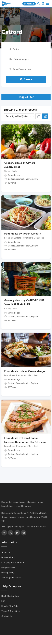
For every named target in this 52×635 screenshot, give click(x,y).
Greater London (23, 179)
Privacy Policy (7, 572)
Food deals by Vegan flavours (22, 233)
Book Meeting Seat (10, 596)
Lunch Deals (9, 375)
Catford (11, 179)
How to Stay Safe (9, 606)
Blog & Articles (8, 567)
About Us (5, 552)
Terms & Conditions (10, 611)
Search (28, 79)
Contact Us (6, 616)
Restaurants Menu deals (33, 238)
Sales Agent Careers (11, 577)
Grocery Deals (10, 171)
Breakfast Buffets (12, 238)
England (34, 179)
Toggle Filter (26, 97)
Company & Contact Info (13, 562)
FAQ (3, 601)
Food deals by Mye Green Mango (24, 371)
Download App (8, 557)
